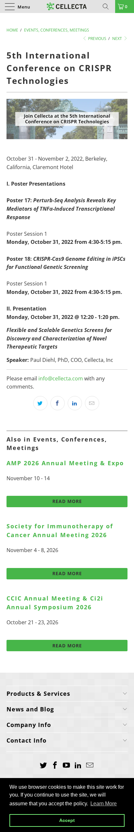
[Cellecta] (67, 6)
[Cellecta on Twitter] (43, 765)
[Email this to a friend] (92, 403)
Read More (67, 501)
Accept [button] (67, 820)
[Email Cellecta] (90, 765)
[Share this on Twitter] (40, 403)
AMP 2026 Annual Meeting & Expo (65, 463)
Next (117, 38)
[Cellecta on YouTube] (67, 765)
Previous (96, 38)
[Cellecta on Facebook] (55, 765)
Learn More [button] (103, 803)
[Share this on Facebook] (57, 403)
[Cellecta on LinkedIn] (78, 765)
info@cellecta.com (60, 378)
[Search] (108, 6)
